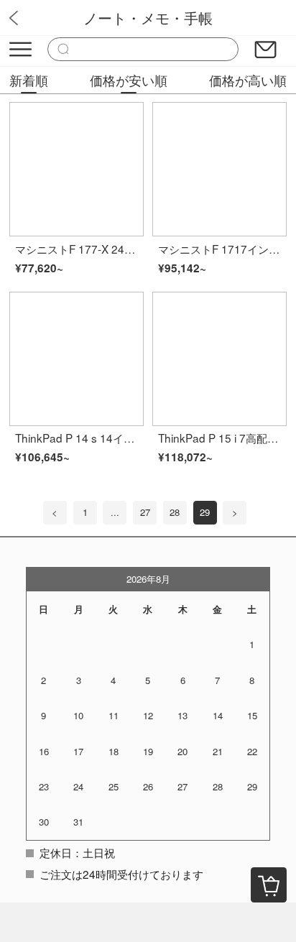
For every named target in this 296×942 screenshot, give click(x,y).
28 (175, 512)
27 (145, 512)
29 (205, 512)
